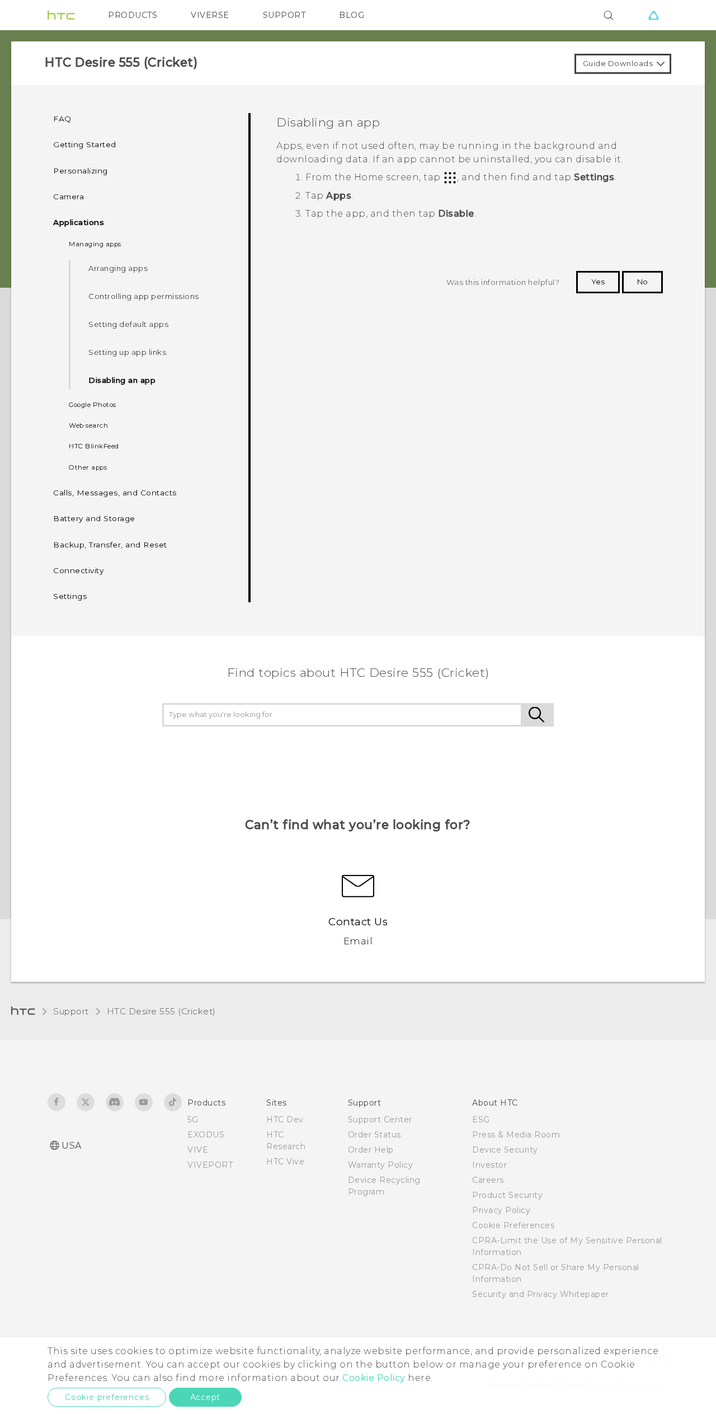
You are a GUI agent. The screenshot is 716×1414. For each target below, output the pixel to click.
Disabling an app (122, 380)
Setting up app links (127, 352)
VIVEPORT (210, 1165)
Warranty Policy (380, 1165)
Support (71, 1011)
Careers (488, 1180)
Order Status (374, 1135)
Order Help (371, 1150)
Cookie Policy (374, 1378)
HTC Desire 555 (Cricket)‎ (161, 1011)
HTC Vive (285, 1162)
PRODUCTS (132, 15)
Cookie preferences (107, 1397)
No (642, 281)
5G (192, 1120)
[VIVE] (653, 15)
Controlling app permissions (143, 296)
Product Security (507, 1195)
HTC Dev (285, 1120)
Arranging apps (118, 268)
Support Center (380, 1120)
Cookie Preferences (513, 1225)
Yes (598, 281)
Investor (489, 1165)
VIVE (197, 1150)
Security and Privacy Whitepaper (540, 1294)
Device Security (505, 1150)
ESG (481, 1120)
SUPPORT (284, 15)
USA (72, 1145)
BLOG (351, 15)
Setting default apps (128, 324)
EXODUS (205, 1135)
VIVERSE (210, 15)
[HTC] (61, 15)
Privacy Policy (501, 1210)
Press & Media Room (516, 1135)
